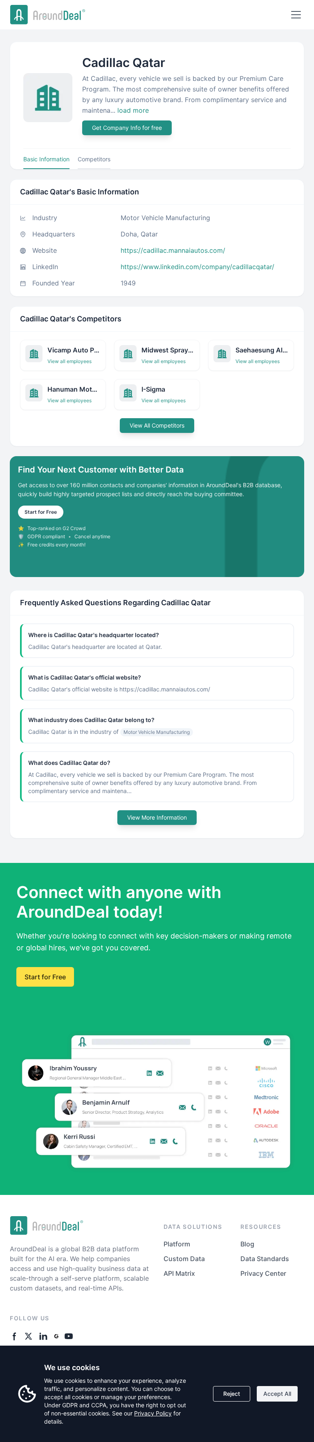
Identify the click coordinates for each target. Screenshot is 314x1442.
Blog (247, 1244)
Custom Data (184, 1259)
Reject (231, 1393)
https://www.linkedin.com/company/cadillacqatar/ (197, 267)
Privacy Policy (153, 1413)
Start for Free (41, 512)
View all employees (69, 361)
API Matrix (179, 1273)
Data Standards (264, 1259)
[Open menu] (296, 15)
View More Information (157, 817)
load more (133, 110)
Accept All (277, 1393)
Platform (177, 1244)
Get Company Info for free (127, 127)
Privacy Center (263, 1273)
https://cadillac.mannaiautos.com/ (173, 250)
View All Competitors (157, 425)
